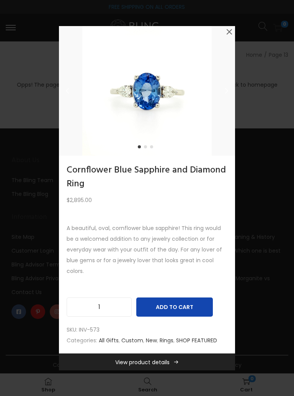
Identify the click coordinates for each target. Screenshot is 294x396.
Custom (132, 340)
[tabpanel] (147, 91)
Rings (166, 340)
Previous (67, 90)
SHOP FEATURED (196, 340)
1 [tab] (141, 148)
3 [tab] (153, 148)
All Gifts (109, 340)
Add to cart (174, 307)
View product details (142, 362)
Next (226, 90)
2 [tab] (147, 148)
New (151, 340)
